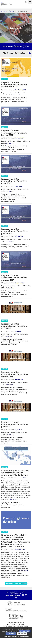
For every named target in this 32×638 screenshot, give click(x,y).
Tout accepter (25, 631)
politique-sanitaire (13, 342)
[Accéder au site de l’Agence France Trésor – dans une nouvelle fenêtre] (16, 603)
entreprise (4, 443)
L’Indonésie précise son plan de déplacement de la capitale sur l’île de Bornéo (15, 472)
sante (13, 149)
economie (4, 99)
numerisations (5, 394)
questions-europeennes (8, 393)
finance (11, 99)
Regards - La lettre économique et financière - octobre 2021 (14, 277)
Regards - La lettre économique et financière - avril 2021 (14, 326)
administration (5, 101)
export (18, 292)
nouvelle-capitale (17, 505)
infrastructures (5, 507)
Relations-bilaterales (7, 296)
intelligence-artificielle (18, 101)
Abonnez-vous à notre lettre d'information (16, 592)
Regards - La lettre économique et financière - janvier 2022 (14, 231)
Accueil (3, 11)
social (22, 198)
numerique (13, 151)
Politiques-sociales (16, 391)
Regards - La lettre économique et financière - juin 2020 (14, 424)
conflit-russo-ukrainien (7, 196)
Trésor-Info (11, 11)
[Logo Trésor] (14, 4)
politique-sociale (15, 341)
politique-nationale (21, 389)
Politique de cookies (9, 626)
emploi (13, 194)
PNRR (10, 148)
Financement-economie (8, 575)
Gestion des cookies (22, 626)
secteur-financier (6, 248)
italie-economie (7, 339)
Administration (5, 505)
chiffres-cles (19, 46)
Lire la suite (17, 95)
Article (4, 79)
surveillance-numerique (19, 441)
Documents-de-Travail (9, 573)
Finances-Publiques (22, 575)
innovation (4, 103)
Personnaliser (22, 633)
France (20, 573)
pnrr (18, 194)
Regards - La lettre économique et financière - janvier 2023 (14, 132)
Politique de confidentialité (16, 624)
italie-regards (7, 97)
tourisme (18, 99)
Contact (10, 622)
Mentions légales (19, 622)
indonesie (6, 502)
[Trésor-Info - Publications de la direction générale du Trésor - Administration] (30, 53)
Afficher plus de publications (16, 583)
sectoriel (3, 199)
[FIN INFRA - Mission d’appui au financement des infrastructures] (16, 616)
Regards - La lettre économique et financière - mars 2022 (14, 181)
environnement (17, 504)
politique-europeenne (15, 246)
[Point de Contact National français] (16, 610)
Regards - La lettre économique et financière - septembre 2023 (14, 84)
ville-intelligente (6, 504)
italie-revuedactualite (19, 97)
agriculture (4, 151)
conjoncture (4, 341)
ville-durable (14, 502)
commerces (15, 198)
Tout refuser (11, 633)
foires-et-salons (5, 198)
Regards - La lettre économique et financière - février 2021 (14, 374)
